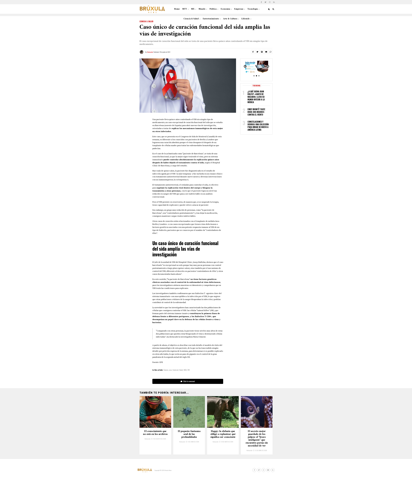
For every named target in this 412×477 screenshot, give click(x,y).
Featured (175, 370)
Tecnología (252, 9)
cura (170, 370)
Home (177, 9)
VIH (188, 370)
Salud (181, 370)
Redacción (150, 52)
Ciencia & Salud (191, 19)
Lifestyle (245, 19)
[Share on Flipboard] (262, 52)
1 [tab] (254, 75)
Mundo (202, 9)
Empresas (238, 9)
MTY (184, 9)
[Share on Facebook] (253, 52)
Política (213, 9)
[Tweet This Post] (257, 52)
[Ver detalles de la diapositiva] (256, 67)
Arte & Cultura (230, 19)
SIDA (185, 370)
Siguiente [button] (267, 66)
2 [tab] (256, 75)
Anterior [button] (245, 66)
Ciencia (166, 370)
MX (192, 9)
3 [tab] (259, 75)
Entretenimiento (211, 19)
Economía (225, 9)
